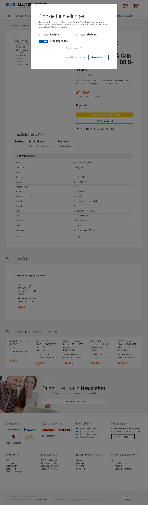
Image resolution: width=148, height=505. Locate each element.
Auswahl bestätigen (73, 57)
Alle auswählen (96, 57)
